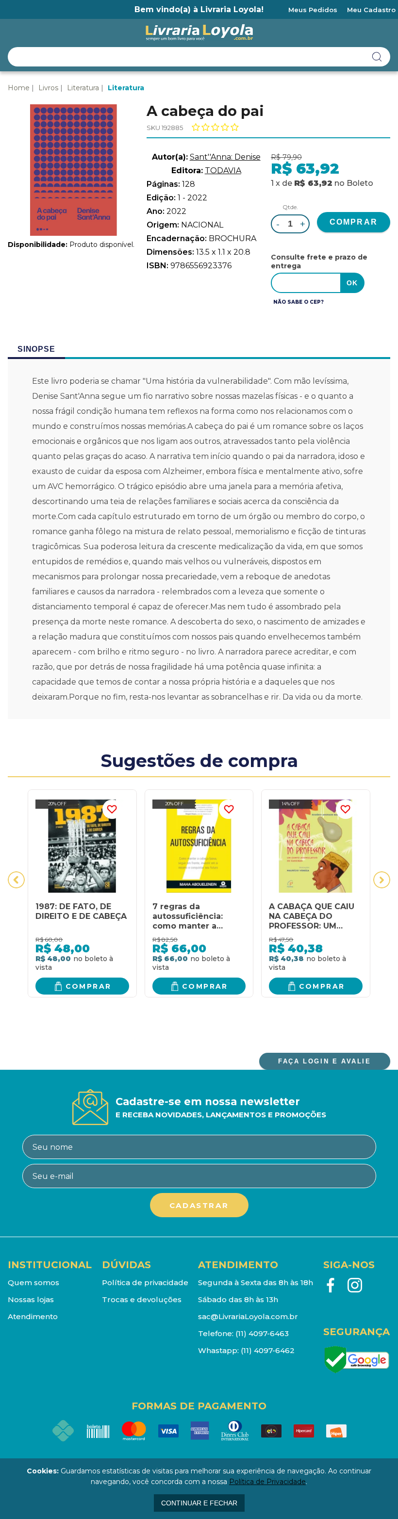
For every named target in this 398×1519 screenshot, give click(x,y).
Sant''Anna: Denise (225, 157)
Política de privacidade (145, 1282)
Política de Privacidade (267, 1481)
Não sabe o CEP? (298, 302)
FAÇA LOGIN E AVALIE (324, 1061)
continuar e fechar (199, 1503)
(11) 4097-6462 (268, 1350)
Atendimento (33, 1316)
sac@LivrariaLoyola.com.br (248, 1316)
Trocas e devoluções (142, 1299)
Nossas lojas (31, 1299)
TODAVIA (223, 170)
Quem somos (33, 1282)
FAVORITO (112, 809)
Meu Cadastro (371, 10)
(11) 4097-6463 (262, 1333)
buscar (377, 56)
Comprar (89, 986)
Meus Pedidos (312, 10)
